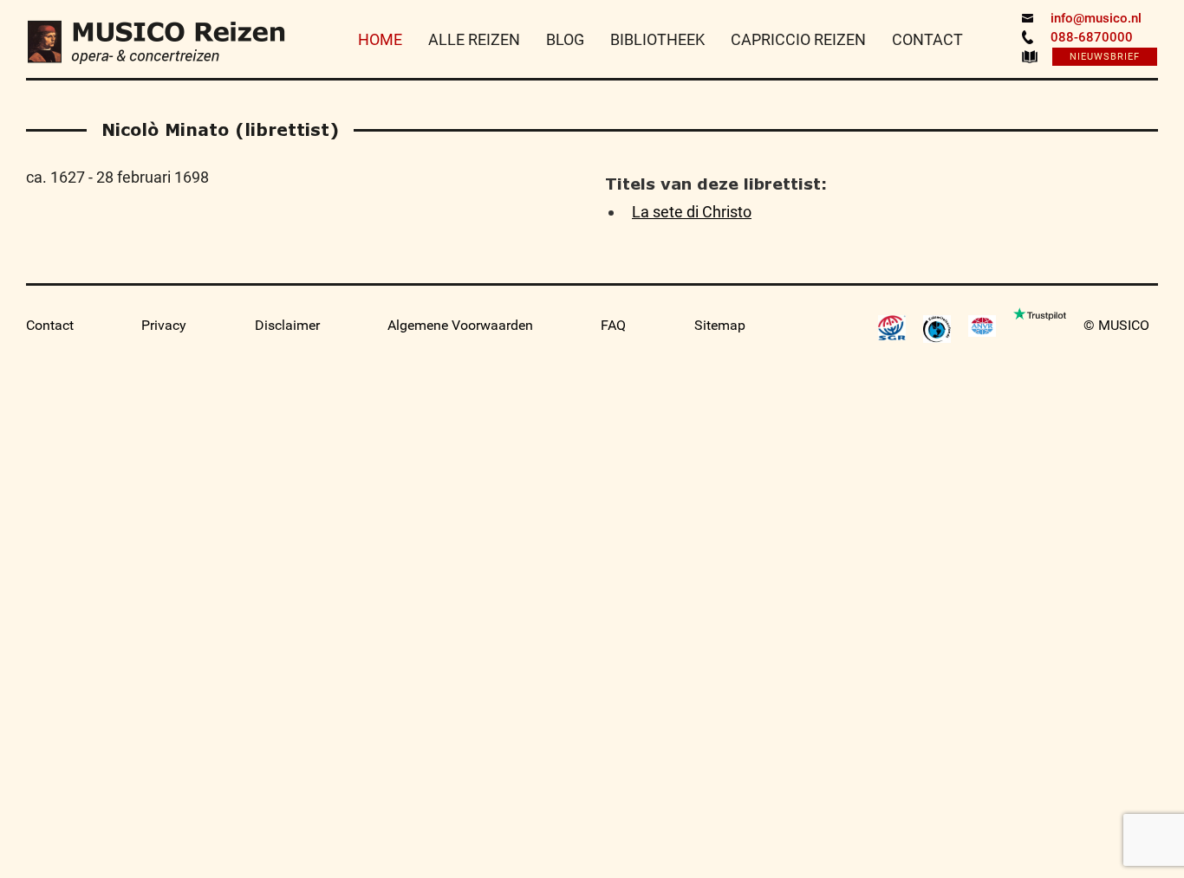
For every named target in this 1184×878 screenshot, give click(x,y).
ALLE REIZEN (474, 39)
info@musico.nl (1096, 18)
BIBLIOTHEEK (657, 39)
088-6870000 (1092, 37)
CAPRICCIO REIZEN (798, 39)
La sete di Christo (691, 212)
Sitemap (719, 325)
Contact (50, 325)
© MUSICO (1116, 325)
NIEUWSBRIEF (1105, 56)
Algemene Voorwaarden (460, 325)
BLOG (565, 39)
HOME (380, 39)
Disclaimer (287, 325)
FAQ (613, 325)
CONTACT (927, 39)
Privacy (163, 325)
